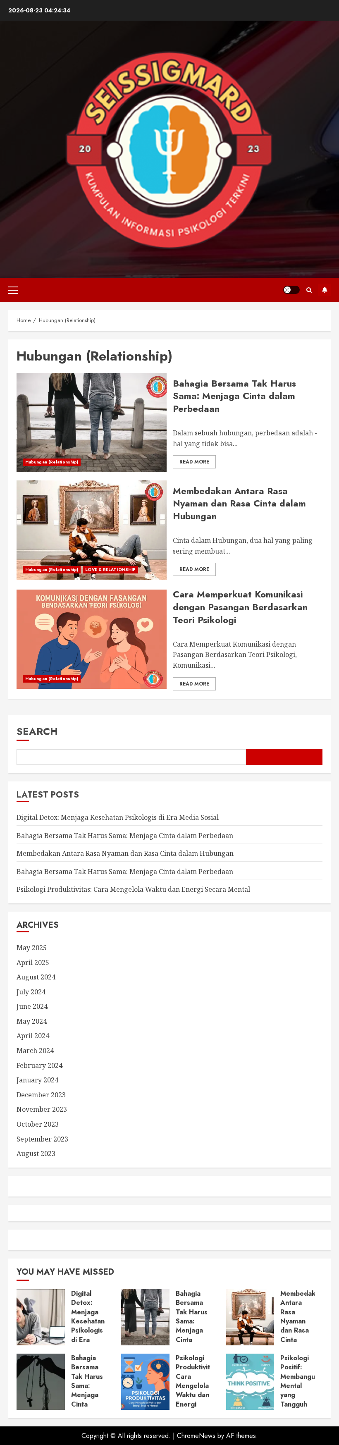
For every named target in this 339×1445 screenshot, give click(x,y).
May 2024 (32, 1021)
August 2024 (36, 977)
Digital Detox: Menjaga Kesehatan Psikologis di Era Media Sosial (118, 817)
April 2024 (33, 1035)
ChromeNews (196, 1435)
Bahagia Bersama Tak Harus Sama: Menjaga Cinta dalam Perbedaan (234, 396)
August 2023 (36, 1153)
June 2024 (32, 1006)
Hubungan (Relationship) (51, 462)
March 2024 (35, 1050)
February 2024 (39, 1065)
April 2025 (33, 962)
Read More (194, 462)
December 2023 (41, 1094)
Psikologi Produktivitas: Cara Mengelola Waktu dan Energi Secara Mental (133, 889)
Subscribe (324, 290)
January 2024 (37, 1079)
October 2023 (38, 1124)
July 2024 (31, 991)
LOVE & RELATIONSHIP (110, 569)
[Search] (309, 290)
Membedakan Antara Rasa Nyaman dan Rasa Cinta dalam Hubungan (239, 503)
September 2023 (42, 1139)
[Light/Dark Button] (291, 290)
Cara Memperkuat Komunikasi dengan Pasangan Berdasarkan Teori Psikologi (240, 607)
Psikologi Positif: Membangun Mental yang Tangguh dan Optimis (299, 1390)
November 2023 (42, 1109)
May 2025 (32, 947)
